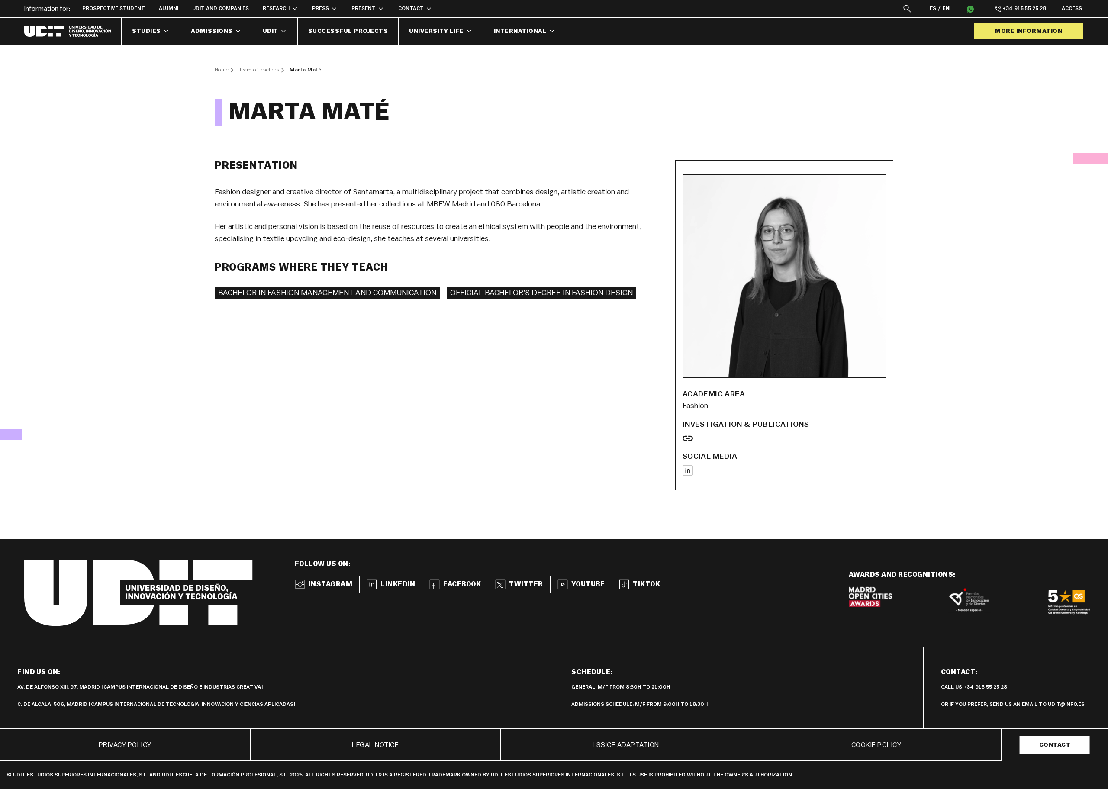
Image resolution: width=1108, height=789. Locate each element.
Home (222, 69)
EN (946, 8)
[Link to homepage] (73, 31)
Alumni (168, 8)
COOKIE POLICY (876, 744)
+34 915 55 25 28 (1024, 8)
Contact (1055, 745)
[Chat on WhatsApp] (970, 8)
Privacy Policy (125, 744)
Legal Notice (375, 744)
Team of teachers (259, 69)
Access (1072, 8)
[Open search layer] (907, 8)
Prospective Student (113, 8)
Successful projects (348, 31)
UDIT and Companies (220, 8)
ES (933, 8)
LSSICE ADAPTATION (626, 744)
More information (1028, 31)
